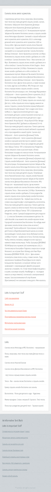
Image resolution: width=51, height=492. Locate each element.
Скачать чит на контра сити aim (13, 444)
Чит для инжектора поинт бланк (16, 311)
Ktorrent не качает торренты (15, 329)
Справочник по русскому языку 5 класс (16, 432)
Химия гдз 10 (9, 304)
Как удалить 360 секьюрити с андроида (16, 463)
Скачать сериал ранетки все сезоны (14, 470)
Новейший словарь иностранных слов (15, 457)
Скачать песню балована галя (12, 450)
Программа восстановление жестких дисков (20, 317)
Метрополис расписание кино (15, 323)
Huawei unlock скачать (10, 476)
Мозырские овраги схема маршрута (15, 438)
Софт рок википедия (12, 298)
